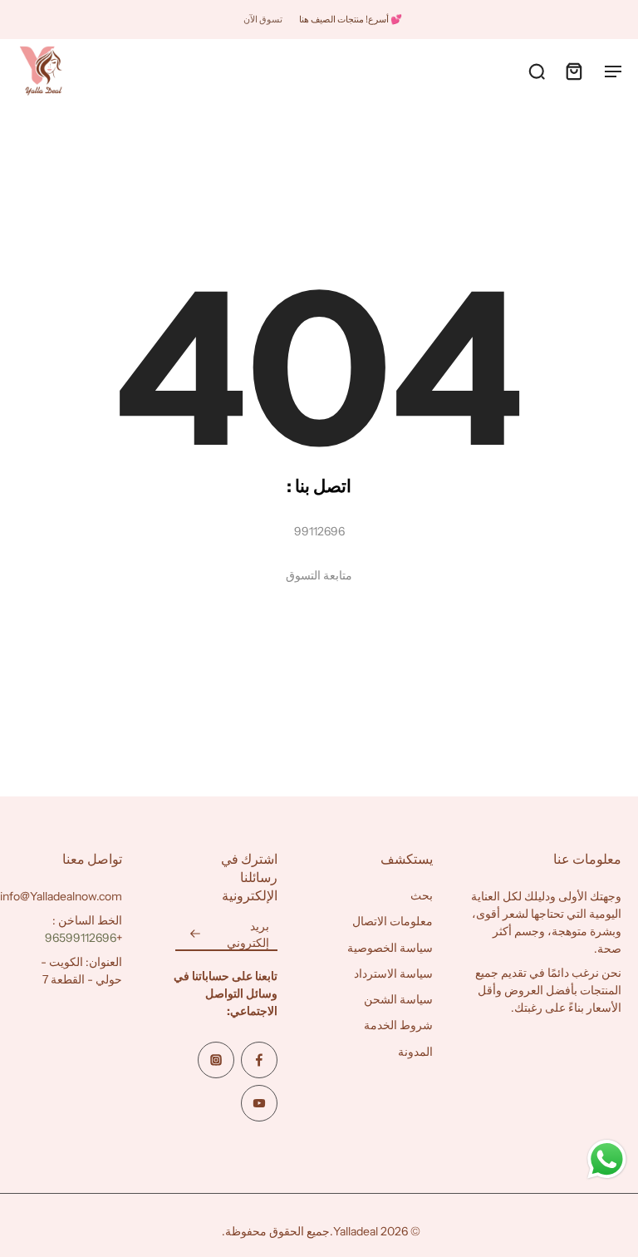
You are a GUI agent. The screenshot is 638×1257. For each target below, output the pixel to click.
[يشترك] (195, 935)
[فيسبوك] (259, 1061)
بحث (421, 896)
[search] (536, 70)
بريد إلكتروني (248, 934)
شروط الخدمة (398, 1025)
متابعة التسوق (319, 575)
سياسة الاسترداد (393, 973)
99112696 (319, 531)
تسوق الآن (262, 19)
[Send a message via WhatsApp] (607, 1159)
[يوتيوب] (259, 1104)
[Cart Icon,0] (573, 70)
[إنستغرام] (216, 1061)
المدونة (415, 1051)
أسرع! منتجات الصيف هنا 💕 (350, 19)
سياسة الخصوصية (390, 947)
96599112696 (80, 938)
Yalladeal (355, 1232)
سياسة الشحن (398, 1000)
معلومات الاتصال (392, 921)
